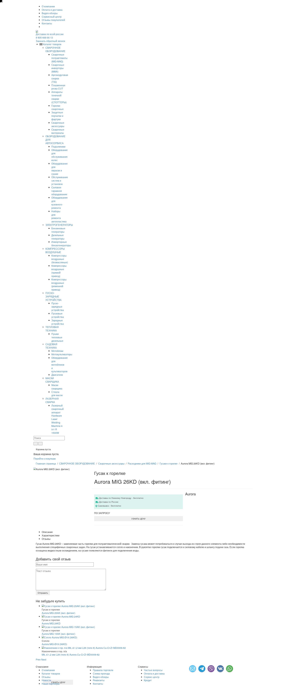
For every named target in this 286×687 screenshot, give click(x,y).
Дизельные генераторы (57, 236)
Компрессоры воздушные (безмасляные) (59, 259)
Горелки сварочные (57, 107)
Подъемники (58, 146)
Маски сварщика (56, 386)
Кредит (148, 680)
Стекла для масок (57, 393)
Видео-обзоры (50, 13)
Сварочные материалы (57, 131)
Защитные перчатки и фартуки (57, 116)
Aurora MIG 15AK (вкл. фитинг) (58, 634)
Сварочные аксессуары (57, 124)
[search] (36, 443)
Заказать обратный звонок (50, 41)
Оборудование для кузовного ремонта (59, 203)
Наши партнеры (51, 683)
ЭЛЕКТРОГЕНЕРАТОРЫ (59, 225)
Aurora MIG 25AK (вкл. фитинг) (58, 613)
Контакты (47, 23)
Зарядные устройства (57, 322)
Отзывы (46, 677)
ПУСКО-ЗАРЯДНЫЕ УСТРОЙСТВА (53, 296)
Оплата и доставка (52, 9)
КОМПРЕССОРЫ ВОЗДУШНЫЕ (55, 250)
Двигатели (57, 374)
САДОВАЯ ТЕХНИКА (51, 345)
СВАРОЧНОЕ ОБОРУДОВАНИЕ (55, 49)
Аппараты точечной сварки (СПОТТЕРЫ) (59, 97)
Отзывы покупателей (53, 20)
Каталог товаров (51, 673)
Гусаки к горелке (169, 463)
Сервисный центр (52, 16)
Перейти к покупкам (45, 458)
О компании (48, 6)
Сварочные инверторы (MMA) (57, 68)
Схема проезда (101, 673)
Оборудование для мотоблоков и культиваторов (59, 364)
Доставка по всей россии (49, 34)
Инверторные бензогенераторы (61, 243)
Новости (46, 680)
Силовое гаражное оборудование (59, 191)
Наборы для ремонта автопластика (58, 216)
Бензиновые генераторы (58, 230)
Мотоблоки (57, 351)
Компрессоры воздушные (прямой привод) (59, 271)
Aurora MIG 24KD (51, 623)
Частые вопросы (153, 670)
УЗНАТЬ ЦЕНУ (138, 518)
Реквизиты (99, 680)
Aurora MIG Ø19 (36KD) (54, 644)
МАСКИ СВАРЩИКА (52, 379)
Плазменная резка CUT (58, 87)
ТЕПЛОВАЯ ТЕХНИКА (52, 328)
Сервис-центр (151, 677)
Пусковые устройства (57, 315)
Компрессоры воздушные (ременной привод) (59, 284)
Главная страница (46, 463)
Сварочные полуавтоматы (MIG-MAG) (59, 58)
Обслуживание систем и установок (59, 180)
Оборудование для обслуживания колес (59, 155)
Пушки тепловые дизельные (57, 337)
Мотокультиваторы (61, 354)
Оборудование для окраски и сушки (59, 169)
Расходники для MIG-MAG (142, 463)
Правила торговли (103, 670)
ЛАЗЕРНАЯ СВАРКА (52, 400)
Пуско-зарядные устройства (57, 307)
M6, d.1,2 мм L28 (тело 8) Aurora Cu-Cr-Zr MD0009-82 (71, 654)
